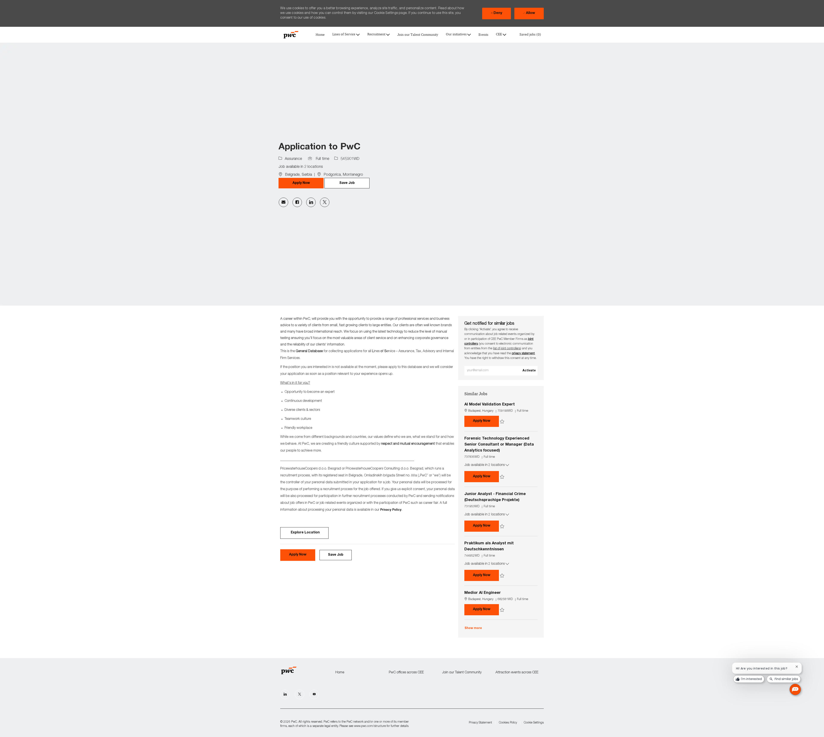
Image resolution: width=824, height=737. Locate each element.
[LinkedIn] (285, 694)
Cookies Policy (508, 722)
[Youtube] (314, 694)
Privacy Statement (480, 722)
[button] (301, 183)
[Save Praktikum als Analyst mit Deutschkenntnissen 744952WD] (502, 576)
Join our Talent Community (417, 34)
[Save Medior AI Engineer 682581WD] (502, 610)
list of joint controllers (506, 348)
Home (320, 34)
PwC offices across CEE (406, 672)
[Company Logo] (291, 35)
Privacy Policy (390, 510)
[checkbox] (347, 183)
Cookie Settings (534, 722)
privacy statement (523, 353)
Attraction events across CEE (516, 672)
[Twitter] (299, 694)
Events (483, 34)
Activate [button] (529, 370)
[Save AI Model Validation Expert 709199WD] (502, 421)
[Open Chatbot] (795, 689)
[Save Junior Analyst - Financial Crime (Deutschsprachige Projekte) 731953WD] (502, 526)
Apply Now (486, 421)
